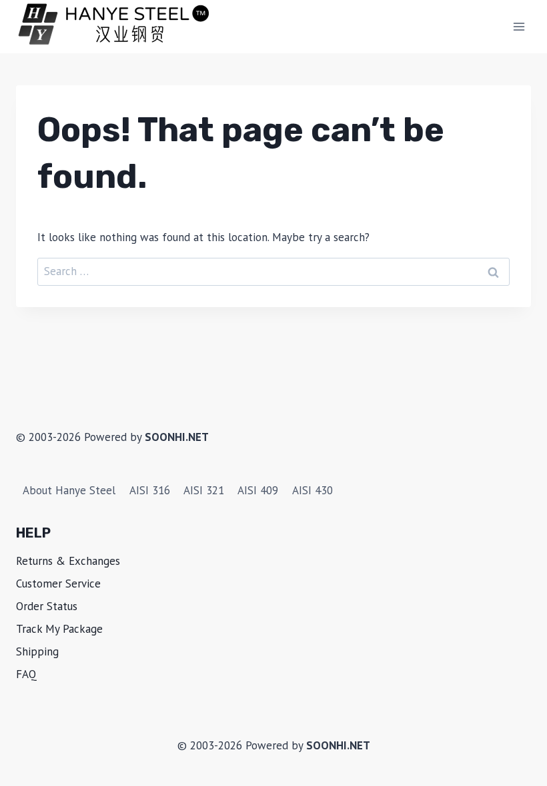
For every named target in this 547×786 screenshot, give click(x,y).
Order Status (46, 606)
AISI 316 (149, 490)
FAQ (26, 674)
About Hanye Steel (69, 490)
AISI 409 (257, 490)
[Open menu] (518, 26)
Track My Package (59, 628)
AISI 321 (203, 490)
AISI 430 (312, 490)
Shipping (37, 651)
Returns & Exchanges (68, 561)
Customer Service (58, 583)
